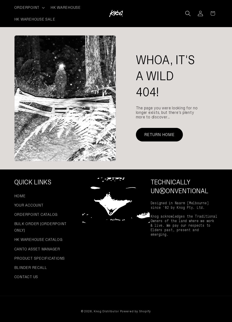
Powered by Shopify (135, 311)
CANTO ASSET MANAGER (37, 249)
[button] (29, 8)
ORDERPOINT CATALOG (36, 214)
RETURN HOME (159, 134)
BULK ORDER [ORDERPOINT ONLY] (40, 227)
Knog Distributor (106, 311)
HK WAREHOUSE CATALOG (38, 239)
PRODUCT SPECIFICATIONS (39, 258)
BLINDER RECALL (30, 267)
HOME (20, 195)
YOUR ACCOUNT (29, 205)
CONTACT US (26, 276)
